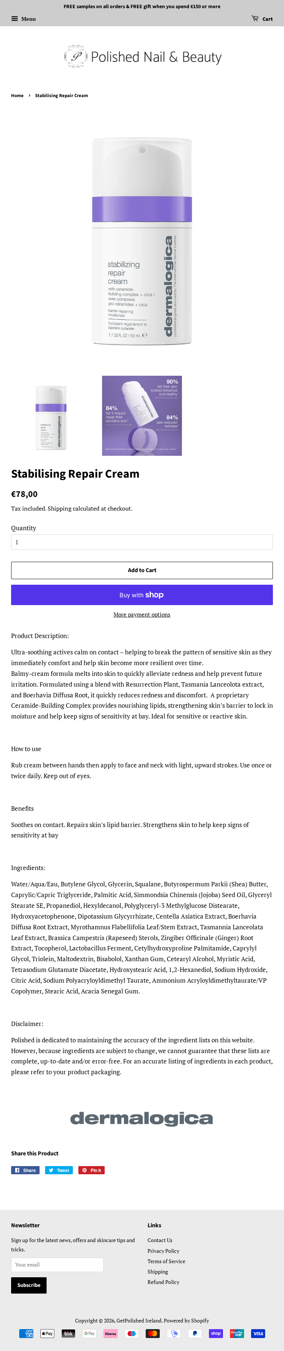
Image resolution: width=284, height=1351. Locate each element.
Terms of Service (166, 1261)
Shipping (59, 508)
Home (17, 95)
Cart (267, 19)
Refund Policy (163, 1281)
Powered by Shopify (186, 1320)
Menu (28, 18)
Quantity (23, 528)
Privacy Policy (163, 1250)
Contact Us (160, 1240)
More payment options (142, 614)
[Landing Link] (142, 1118)
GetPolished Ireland (139, 1320)
